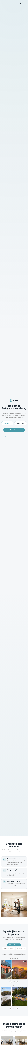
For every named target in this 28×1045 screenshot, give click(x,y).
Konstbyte (22, 948)
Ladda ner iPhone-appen (15, 430)
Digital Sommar (9, 948)
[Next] (17, 981)
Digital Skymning (15, 945)
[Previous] (10, 981)
